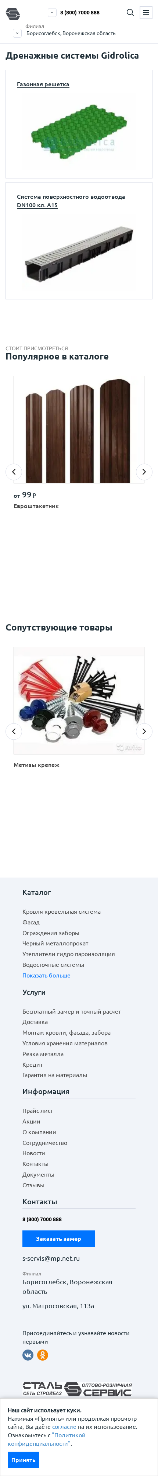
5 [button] (75, 476)
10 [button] (115, 476)
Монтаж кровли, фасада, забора (66, 1032)
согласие (64, 1426)
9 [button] (107, 476)
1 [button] (42, 476)
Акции (31, 1121)
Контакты (35, 1163)
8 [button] (99, 476)
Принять (23, 1459)
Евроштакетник (36, 506)
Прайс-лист (37, 1110)
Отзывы (33, 1185)
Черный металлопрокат (55, 943)
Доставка (35, 1021)
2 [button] (51, 476)
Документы (38, 1174)
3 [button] (59, 476)
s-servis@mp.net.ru (51, 1258)
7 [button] (91, 476)
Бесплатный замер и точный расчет (71, 1011)
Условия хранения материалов (65, 1043)
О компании (39, 1132)
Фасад (31, 922)
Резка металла (43, 1053)
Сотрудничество (44, 1142)
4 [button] (67, 476)
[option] (79, 448)
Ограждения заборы (50, 933)
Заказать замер (58, 1238)
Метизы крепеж (37, 765)
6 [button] (83, 476)
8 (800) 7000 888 (80, 12)
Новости (33, 1153)
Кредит (32, 1064)
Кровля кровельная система (61, 911)
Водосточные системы (53, 964)
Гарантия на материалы (54, 1075)
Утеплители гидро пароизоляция (68, 954)
